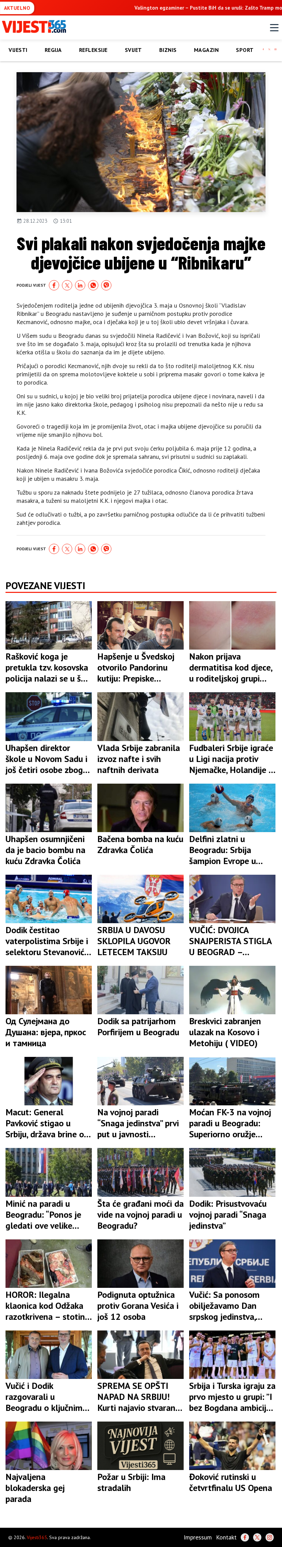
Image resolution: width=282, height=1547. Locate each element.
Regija (53, 49)
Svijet (133, 49)
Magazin (206, 49)
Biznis (168, 49)
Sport (245, 49)
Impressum (198, 1537)
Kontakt (226, 1537)
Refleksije (93, 49)
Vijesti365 (37, 1537)
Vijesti (18, 49)
